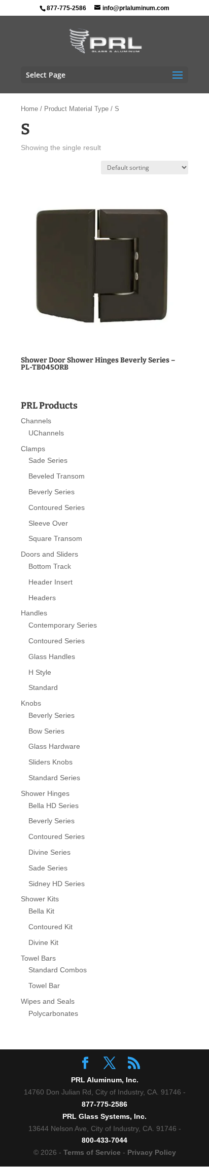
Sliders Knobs (50, 762)
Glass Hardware (54, 746)
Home (29, 109)
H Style (39, 672)
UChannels (46, 433)
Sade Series (47, 460)
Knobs (31, 703)
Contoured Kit (50, 927)
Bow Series (46, 731)
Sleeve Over (48, 523)
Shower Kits (40, 899)
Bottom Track (49, 566)
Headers (42, 598)
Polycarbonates (53, 1013)
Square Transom (55, 538)
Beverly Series (51, 492)
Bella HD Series (53, 805)
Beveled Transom (56, 476)
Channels (36, 421)
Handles (34, 613)
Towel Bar (44, 985)
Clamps (33, 449)
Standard (43, 687)
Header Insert (50, 582)
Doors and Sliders (49, 554)
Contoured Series (56, 507)
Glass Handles (51, 656)
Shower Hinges (45, 793)
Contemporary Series (62, 625)
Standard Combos (57, 970)
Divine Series (49, 852)
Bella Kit (41, 911)
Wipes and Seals (48, 1001)
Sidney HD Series (56, 884)
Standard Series (54, 778)
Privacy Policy (151, 1152)
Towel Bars (38, 958)
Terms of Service (92, 1152)
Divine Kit (43, 942)
